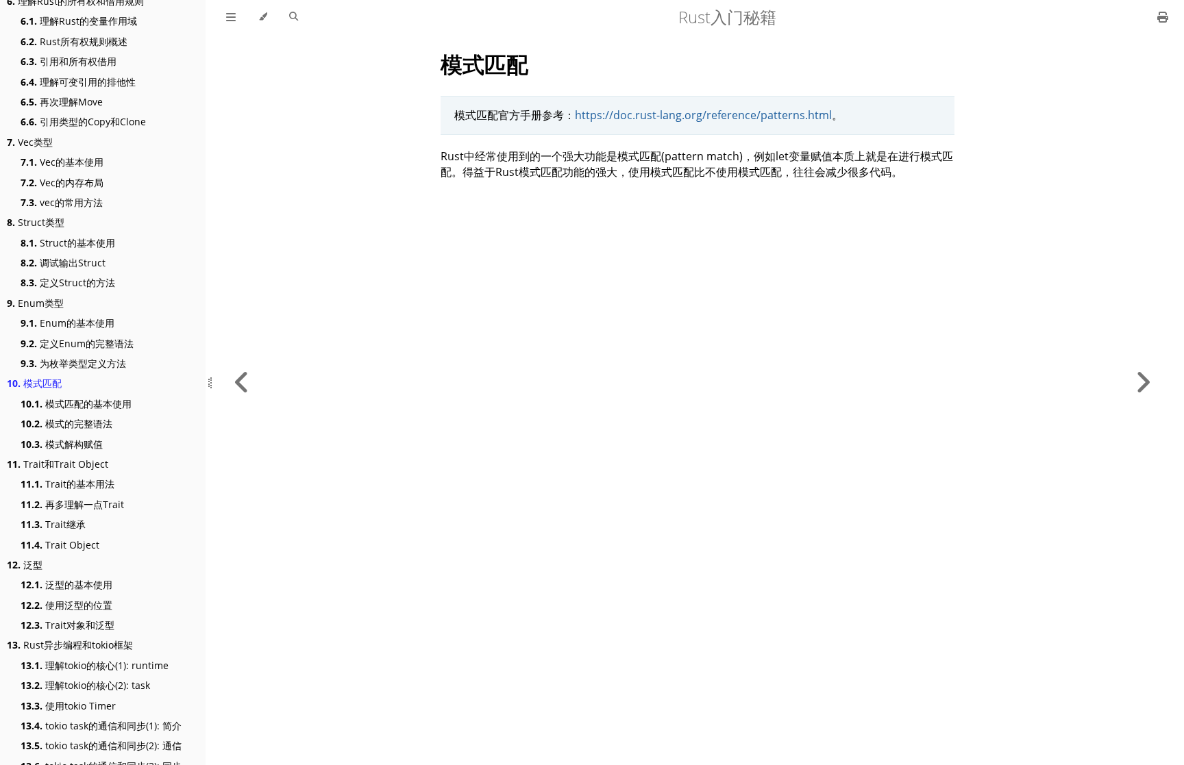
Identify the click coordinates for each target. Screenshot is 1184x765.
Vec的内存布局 (62, 182)
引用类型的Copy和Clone (83, 121)
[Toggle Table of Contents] (230, 17)
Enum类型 (35, 303)
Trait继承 (53, 524)
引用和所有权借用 (68, 61)
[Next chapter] (1143, 382)
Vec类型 (30, 142)
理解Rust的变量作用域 (79, 20)
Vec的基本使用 (62, 161)
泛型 (24, 564)
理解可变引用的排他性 (78, 81)
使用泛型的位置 (66, 605)
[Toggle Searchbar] (293, 17)
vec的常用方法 (62, 202)
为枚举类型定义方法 (73, 363)
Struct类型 (35, 222)
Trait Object (60, 544)
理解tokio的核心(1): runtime (95, 665)
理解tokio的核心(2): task (85, 685)
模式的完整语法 (66, 423)
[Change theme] (262, 17)
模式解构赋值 (62, 444)
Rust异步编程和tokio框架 (70, 644)
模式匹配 (34, 383)
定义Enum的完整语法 (77, 343)
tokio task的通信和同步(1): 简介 (101, 725)
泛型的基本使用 (66, 584)
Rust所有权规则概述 (74, 41)
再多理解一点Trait (72, 504)
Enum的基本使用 (67, 322)
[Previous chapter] (242, 382)
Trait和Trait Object (57, 464)
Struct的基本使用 (68, 242)
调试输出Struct (63, 262)
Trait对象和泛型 (67, 624)
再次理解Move (62, 101)
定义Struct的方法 (68, 282)
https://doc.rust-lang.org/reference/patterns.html (703, 115)
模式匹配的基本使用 (76, 403)
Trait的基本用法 (67, 483)
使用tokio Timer (68, 705)
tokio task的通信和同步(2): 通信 (101, 745)
